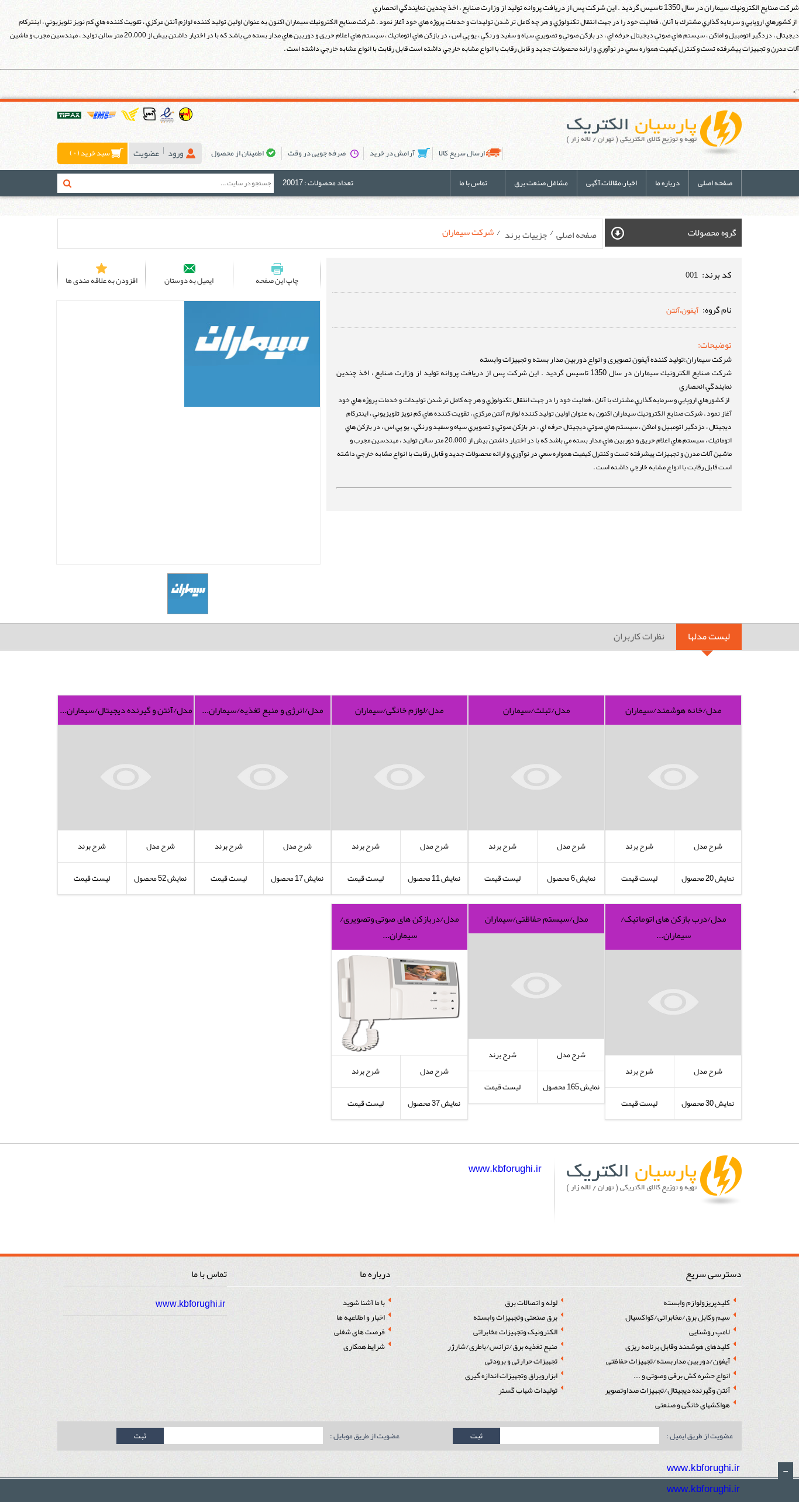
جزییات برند (525, 235)
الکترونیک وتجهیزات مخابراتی (515, 1332)
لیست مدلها (709, 636)
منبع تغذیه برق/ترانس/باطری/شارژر (502, 1347)
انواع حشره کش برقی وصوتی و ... (681, 1376)
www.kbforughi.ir (506, 1168)
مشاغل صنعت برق (541, 183)
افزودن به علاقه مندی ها (101, 280)
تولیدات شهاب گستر (527, 1390)
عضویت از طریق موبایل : (364, 1436)
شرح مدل (708, 846)
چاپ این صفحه (277, 280)
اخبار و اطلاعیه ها (360, 1317)
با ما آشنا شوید (364, 1303)
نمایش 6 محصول (571, 878)
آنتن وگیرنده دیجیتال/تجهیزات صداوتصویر (667, 1390)
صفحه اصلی (715, 183)
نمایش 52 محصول (160, 878)
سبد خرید (90, 153)
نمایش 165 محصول (571, 1087)
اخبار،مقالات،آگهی (611, 183)
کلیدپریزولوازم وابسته (696, 1303)
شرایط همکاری (364, 1347)
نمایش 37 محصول (434, 1103)
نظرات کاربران (639, 636)
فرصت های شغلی (359, 1332)
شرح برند (639, 846)
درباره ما (667, 183)
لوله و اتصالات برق (531, 1303)
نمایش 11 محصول (434, 878)
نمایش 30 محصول (707, 1103)
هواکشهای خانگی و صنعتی (692, 1405)
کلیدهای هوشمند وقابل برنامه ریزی (677, 1347)
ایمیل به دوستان (188, 280)
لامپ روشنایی (709, 1332)
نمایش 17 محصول (297, 878)
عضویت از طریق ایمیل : (699, 1436)
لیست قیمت (639, 878)
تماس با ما (473, 183)
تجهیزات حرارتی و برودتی (521, 1361)
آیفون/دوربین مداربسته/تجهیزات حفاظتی (668, 1361)
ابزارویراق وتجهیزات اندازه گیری (511, 1376)
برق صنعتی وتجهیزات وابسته (515, 1317)
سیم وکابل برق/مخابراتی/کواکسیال (677, 1317)
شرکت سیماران (468, 232)
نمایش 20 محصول (707, 878)
